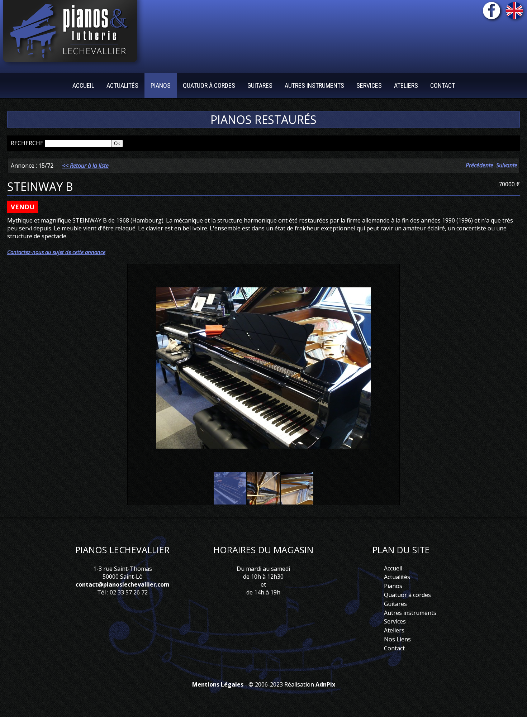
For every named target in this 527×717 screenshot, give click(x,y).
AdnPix (325, 684)
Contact (442, 85)
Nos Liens (397, 639)
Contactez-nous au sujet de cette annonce (56, 251)
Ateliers (394, 630)
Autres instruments (314, 85)
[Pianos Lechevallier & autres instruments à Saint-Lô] (72, 34)
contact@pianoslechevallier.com (123, 584)
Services (395, 621)
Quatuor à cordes (407, 595)
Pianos (393, 586)
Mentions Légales (217, 684)
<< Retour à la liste (85, 165)
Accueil (83, 85)
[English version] (515, 12)
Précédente (479, 165)
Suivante (506, 165)
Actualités (122, 85)
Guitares (395, 604)
